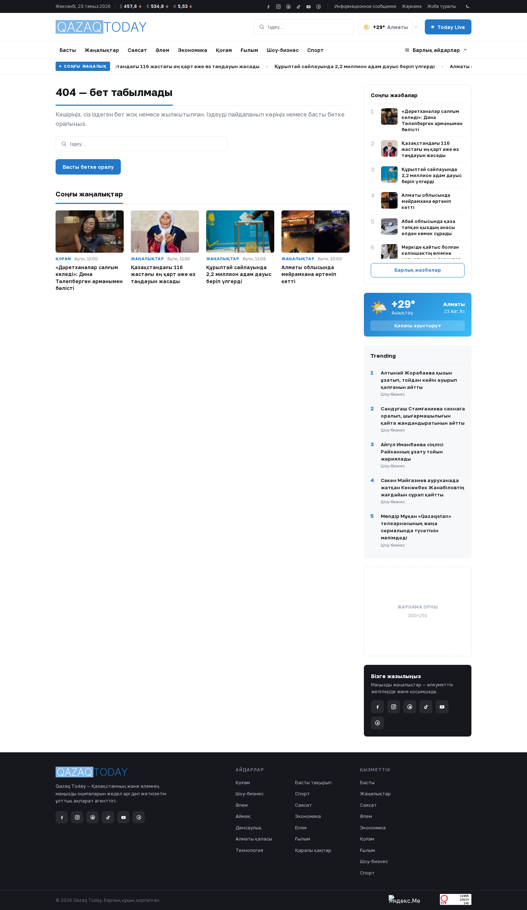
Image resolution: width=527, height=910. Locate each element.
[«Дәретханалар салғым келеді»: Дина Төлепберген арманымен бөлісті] (90, 231)
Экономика (192, 50)
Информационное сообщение (365, 6)
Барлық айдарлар (436, 50)
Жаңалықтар (102, 50)
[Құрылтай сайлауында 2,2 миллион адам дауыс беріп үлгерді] (240, 231)
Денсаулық (249, 827)
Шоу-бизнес (283, 50)
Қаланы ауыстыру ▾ (417, 325)
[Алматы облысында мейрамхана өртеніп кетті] (315, 231)
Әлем (162, 50)
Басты (68, 50)
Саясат (137, 50)
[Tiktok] (298, 6)
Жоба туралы (441, 6)
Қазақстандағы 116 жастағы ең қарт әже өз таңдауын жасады (167, 66)
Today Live (451, 27)
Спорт (315, 50)
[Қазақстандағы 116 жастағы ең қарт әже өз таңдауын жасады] (165, 231)
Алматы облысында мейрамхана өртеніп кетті (308, 274)
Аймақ (243, 816)
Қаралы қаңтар (313, 850)
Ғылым (249, 50)
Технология (249, 850)
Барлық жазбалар (417, 270)
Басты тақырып (313, 782)
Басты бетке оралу (88, 167)
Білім (301, 827)
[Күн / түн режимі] (467, 7)
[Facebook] (268, 6)
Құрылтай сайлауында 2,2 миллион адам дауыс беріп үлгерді (343, 66)
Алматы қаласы (254, 839)
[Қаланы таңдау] (416, 26)
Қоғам (224, 50)
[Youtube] (308, 6)
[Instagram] (278, 6)
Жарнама (412, 6)
